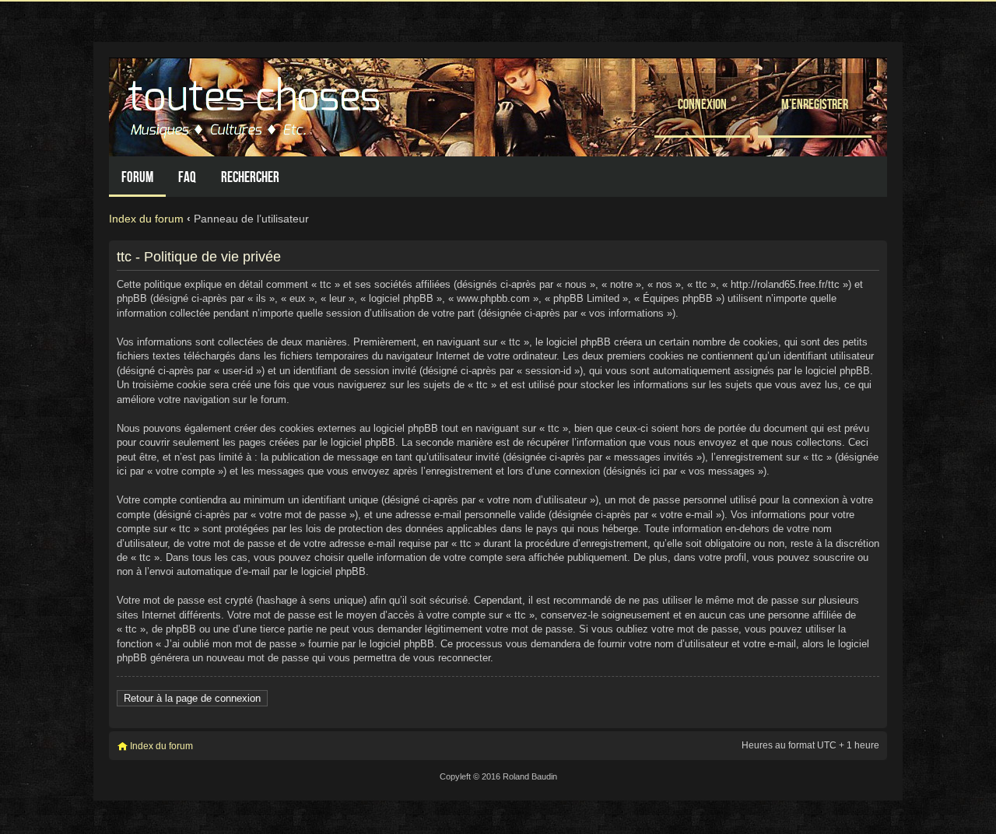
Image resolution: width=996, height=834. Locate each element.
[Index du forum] (256, 103)
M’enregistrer (814, 103)
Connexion (702, 103)
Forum (137, 177)
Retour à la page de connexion (192, 698)
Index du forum (146, 218)
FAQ (187, 177)
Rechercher (250, 177)
